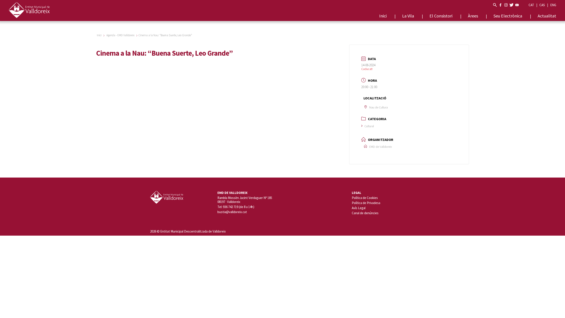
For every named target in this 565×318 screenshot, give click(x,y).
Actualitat (547, 16)
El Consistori (440, 16)
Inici (383, 16)
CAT (531, 5)
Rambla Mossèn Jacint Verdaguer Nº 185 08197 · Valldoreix (244, 200)
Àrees (473, 16)
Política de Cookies (365, 198)
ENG (553, 5)
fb (500, 5)
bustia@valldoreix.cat (232, 212)
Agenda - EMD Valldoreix (120, 35)
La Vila (408, 16)
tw (511, 5)
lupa (495, 5)
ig (506, 5)
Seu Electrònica (507, 16)
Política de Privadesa (366, 203)
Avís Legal (358, 208)
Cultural (369, 126)
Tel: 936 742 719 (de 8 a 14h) (235, 207)
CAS (542, 5)
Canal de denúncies (365, 213)
